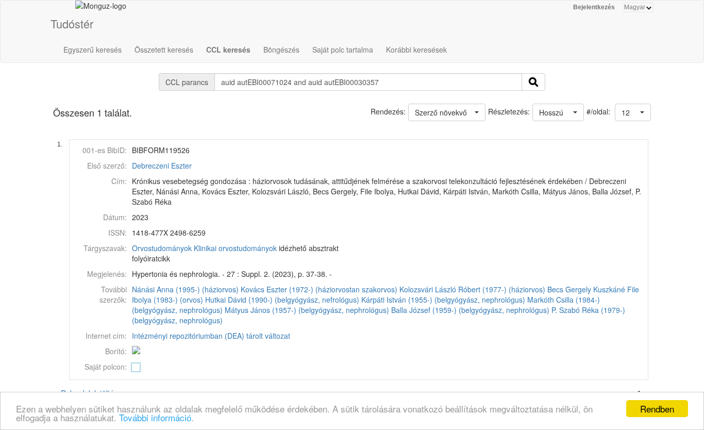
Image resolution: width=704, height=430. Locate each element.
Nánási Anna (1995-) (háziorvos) (185, 289)
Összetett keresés (164, 49)
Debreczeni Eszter (162, 165)
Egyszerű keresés (92, 49)
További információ (155, 417)
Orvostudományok (162, 248)
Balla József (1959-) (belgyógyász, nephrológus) (470, 310)
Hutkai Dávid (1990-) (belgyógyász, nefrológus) (282, 299)
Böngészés (281, 49)
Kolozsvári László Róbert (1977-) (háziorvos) (472, 289)
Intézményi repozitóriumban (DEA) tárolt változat (211, 335)
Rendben (657, 408)
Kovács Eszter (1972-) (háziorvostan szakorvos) (319, 289)
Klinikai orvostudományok (235, 248)
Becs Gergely (569, 289)
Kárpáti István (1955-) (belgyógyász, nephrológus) (443, 299)
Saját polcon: (106, 366)
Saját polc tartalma (342, 49)
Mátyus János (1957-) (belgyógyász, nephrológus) (307, 310)
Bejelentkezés (594, 7)
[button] (633, 112)
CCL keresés (228, 49)
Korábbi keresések (416, 49)
